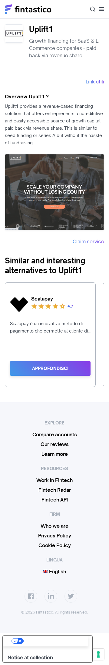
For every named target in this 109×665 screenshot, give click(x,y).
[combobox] (90, 9)
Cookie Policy (54, 545)
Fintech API (54, 500)
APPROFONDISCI (50, 368)
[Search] (90, 9)
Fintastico (28, 9)
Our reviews (55, 444)
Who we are (54, 526)
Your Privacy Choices (54, 641)
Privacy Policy (54, 536)
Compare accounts (54, 434)
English (57, 571)
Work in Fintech (54, 480)
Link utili (95, 82)
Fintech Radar (54, 490)
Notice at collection (30, 657)
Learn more (54, 454)
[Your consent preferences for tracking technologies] (98, 654)
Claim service (88, 241)
